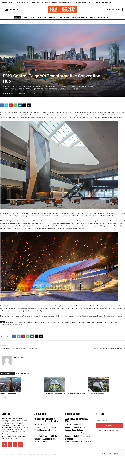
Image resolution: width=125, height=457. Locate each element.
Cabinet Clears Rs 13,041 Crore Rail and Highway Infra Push (45, 428)
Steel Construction (6, 324)
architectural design (11, 322)
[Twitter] (6, 105)
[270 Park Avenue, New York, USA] (21, 384)
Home (1, 22)
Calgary (30, 322)
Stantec (116, 322)
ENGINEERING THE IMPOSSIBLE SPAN (76, 420)
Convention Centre (51, 322)
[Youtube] (20, 444)
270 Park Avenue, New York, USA (9, 393)
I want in (108, 426)
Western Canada (17, 324)
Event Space (73, 322)
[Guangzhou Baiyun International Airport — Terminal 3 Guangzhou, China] (65, 384)
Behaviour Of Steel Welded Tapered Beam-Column (75, 428)
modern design (90, 322)
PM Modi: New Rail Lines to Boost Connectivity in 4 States (46, 420)
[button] (108, 17)
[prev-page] (1, 397)
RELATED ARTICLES (7, 373)
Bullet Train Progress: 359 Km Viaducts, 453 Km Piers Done (45, 437)
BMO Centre (22, 322)
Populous (99, 322)
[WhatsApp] (15, 105)
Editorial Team (9, 93)
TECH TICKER (8, 22)
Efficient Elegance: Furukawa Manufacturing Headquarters (18, 348)
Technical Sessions (71, 424)
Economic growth (63, 322)
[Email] (24, 105)
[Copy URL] (29, 105)
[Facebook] (2, 105)
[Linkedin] (20, 105)
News (35, 424)
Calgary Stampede (39, 322)
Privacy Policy (117, 430)
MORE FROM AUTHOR (22, 373)
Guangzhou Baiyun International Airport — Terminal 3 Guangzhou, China (64, 393)
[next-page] (4, 397)
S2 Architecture (108, 322)
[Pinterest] (11, 105)
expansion (81, 322)
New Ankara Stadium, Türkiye (96, 393)
